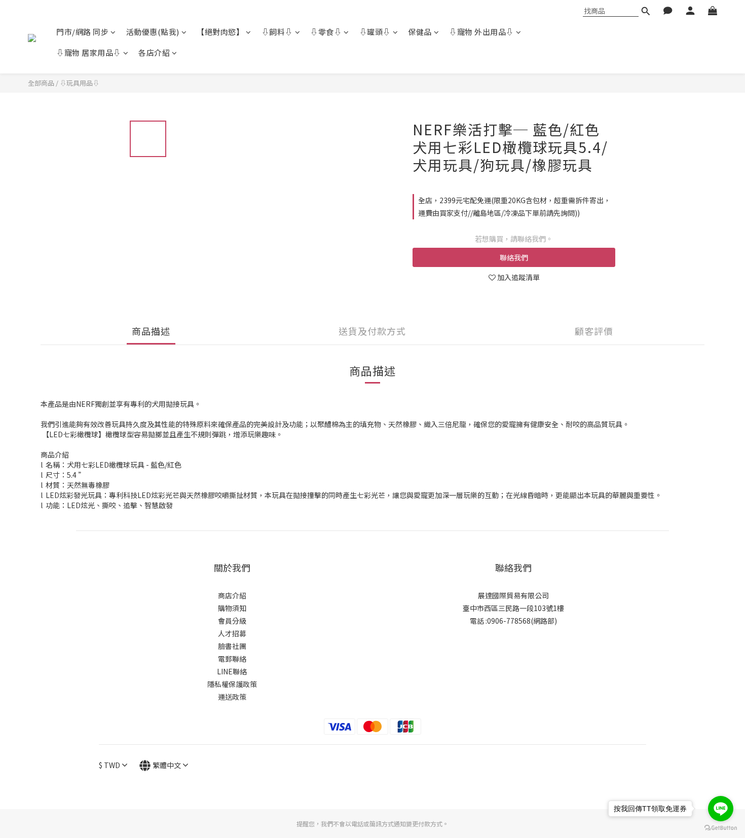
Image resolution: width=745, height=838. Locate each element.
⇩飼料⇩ (277, 31)
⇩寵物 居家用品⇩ (88, 52)
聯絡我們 (514, 257)
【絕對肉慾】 (220, 31)
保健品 (420, 31)
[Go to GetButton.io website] (720, 828)
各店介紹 (154, 52)
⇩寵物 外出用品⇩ (481, 31)
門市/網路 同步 (82, 31)
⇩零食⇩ (326, 31)
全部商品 (41, 83)
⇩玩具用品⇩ (79, 83)
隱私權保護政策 (232, 684)
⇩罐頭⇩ (375, 31)
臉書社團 (232, 646)
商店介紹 (232, 595)
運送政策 (232, 697)
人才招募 (232, 633)
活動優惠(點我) (152, 31)
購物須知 (232, 608)
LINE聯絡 (232, 671)
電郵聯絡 (232, 659)
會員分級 (232, 621)
